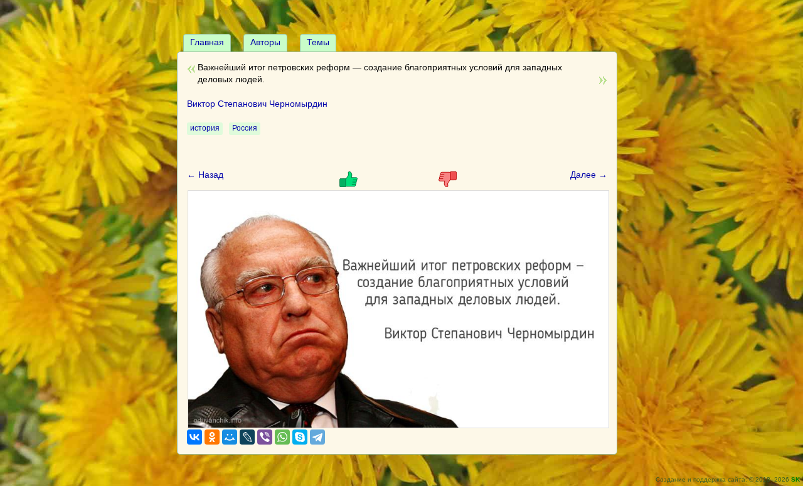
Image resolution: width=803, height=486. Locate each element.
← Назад (205, 175)
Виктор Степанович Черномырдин (257, 104)
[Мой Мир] (229, 437)
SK (795, 479)
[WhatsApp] (282, 437)
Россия (244, 128)
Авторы (265, 42)
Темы (318, 42)
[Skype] (299, 437)
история (205, 128)
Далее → (588, 175)
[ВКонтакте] (194, 437)
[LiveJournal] (247, 437)
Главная (207, 42)
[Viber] (264, 437)
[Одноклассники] (212, 437)
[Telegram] (317, 437)
